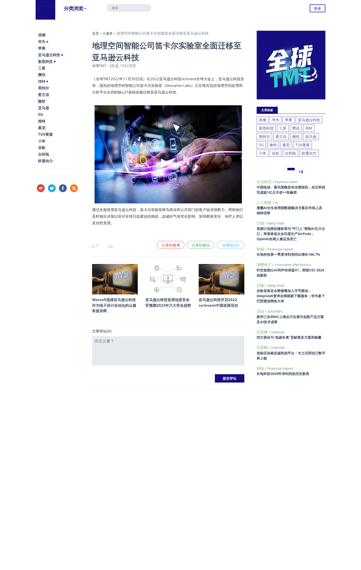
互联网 (263, 332)
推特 (41, 121)
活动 (261, 311)
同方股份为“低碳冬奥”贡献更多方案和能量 (289, 337)
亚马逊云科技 (49, 54)
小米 (41, 140)
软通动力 (45, 160)
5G (40, 114)
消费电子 (264, 264)
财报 (261, 249)
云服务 (108, 33)
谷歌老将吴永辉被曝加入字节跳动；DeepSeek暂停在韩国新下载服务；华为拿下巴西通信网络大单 (291, 295)
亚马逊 (43, 107)
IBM (41, 81)
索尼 (41, 127)
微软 (41, 101)
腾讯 (41, 74)
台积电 (43, 154)
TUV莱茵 (45, 134)
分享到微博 (171, 245)
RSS (74, 188)
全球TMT (99, 65)
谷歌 (41, 147)
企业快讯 (264, 181)
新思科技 (45, 61)
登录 (317, 8)
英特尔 (43, 87)
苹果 (41, 48)
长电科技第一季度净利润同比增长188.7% (288, 254)
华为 (41, 41)
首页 (95, 33)
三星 (41, 68)
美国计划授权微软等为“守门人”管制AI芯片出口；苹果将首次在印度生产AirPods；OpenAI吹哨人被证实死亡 (291, 233)
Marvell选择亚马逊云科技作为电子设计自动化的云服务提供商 (114, 305)
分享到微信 (201, 245)
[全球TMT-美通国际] (45, 10)
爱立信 (43, 94)
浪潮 (41, 34)
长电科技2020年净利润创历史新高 (283, 373)
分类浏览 (73, 8)
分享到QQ (230, 245)
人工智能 (264, 202)
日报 (261, 223)
